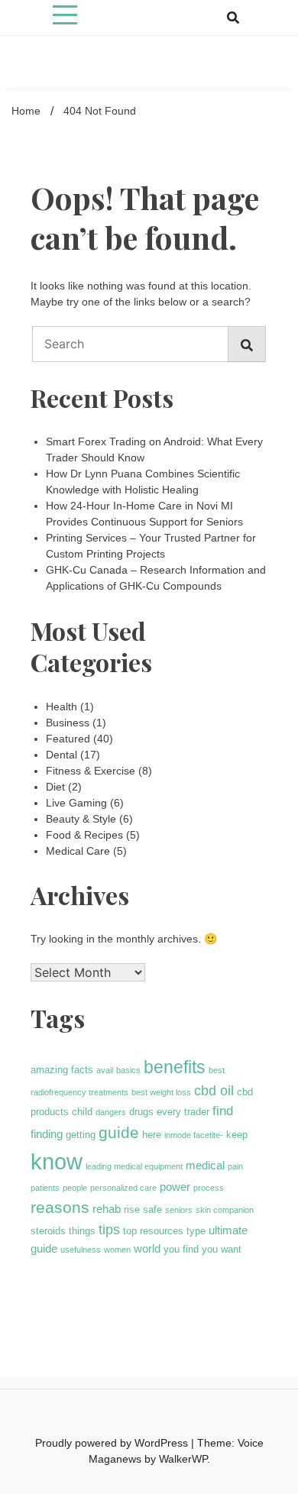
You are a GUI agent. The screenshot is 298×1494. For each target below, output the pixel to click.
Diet (55, 787)
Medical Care (78, 851)
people (75, 1187)
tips (109, 1229)
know (57, 1161)
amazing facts (62, 1069)
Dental (61, 755)
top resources (153, 1231)
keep (237, 1134)
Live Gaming (76, 803)
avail (104, 1070)
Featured (68, 738)
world (147, 1248)
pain (235, 1166)
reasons (60, 1207)
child (82, 1111)
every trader (183, 1111)
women (117, 1249)
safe (152, 1209)
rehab (106, 1208)
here (151, 1134)
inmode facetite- (193, 1135)
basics (128, 1070)
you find (181, 1249)
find (222, 1111)
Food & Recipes (84, 835)
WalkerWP (183, 1459)
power (175, 1186)
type (196, 1231)
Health (61, 706)
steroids (48, 1231)
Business (67, 722)
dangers (111, 1112)
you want (221, 1249)
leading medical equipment (134, 1166)
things (82, 1231)
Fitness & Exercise (90, 771)
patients (45, 1187)
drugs (141, 1111)
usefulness (80, 1249)
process (208, 1187)
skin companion (225, 1209)
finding (47, 1133)
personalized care (123, 1187)
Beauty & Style (81, 819)
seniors (179, 1209)
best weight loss (161, 1092)
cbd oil (214, 1090)
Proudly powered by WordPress (113, 1443)
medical (205, 1165)
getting (81, 1134)
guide (119, 1132)
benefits (175, 1067)
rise (132, 1209)
